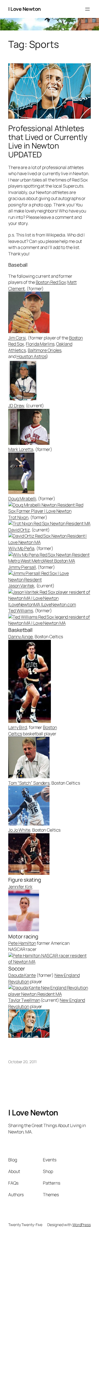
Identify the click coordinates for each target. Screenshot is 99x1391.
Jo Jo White (19, 830)
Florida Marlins (40, 344)
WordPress (81, 1224)
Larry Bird (17, 727)
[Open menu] (87, 9)
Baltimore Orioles (44, 350)
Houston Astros (31, 356)
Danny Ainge (20, 637)
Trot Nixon (18, 517)
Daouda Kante (22, 975)
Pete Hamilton (22, 943)
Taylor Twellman (24, 1000)
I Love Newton (24, 9)
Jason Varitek (21, 586)
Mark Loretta (20, 449)
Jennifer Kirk (20, 887)
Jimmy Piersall (22, 567)
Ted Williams (20, 611)
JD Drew (16, 406)
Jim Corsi (17, 338)
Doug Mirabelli (22, 498)
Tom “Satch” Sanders (29, 783)
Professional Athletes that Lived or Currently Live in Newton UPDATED (47, 141)
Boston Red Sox (51, 282)
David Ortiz (19, 530)
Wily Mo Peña (21, 548)
